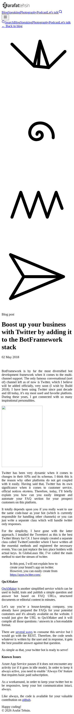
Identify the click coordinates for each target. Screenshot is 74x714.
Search (9, 22)
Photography (28, 12)
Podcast (42, 12)
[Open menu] (5, 17)
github (26, 700)
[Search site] (60, 12)
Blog (5, 12)
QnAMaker (9, 588)
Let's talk (53, 12)
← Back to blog (12, 26)
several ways (24, 632)
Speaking (14, 12)
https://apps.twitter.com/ (25, 574)
